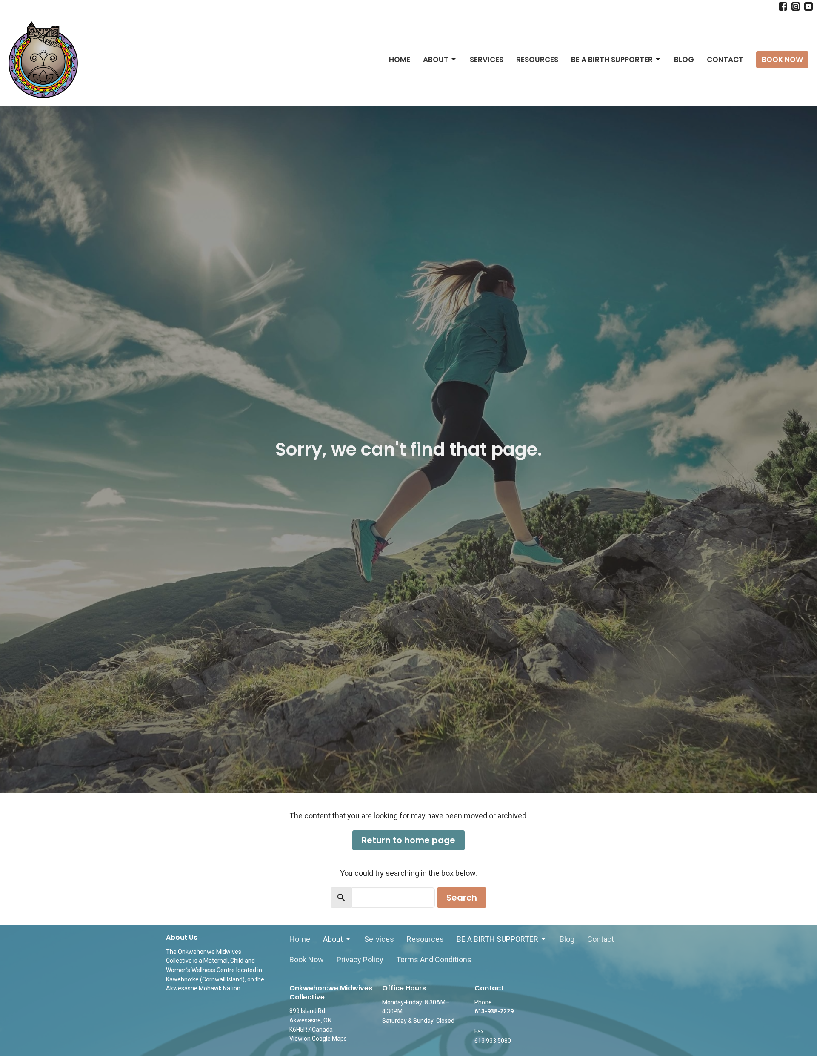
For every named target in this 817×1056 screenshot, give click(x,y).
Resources (537, 60)
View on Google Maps (318, 1038)
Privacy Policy (360, 959)
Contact (725, 60)
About (435, 60)
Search (461, 898)
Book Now (782, 60)
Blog (684, 60)
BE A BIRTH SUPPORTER (612, 60)
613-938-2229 (494, 1011)
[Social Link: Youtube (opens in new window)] (808, 6)
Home (399, 60)
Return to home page (408, 840)
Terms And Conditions (433, 959)
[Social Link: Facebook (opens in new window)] (783, 6)
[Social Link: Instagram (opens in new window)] (795, 6)
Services (486, 60)
